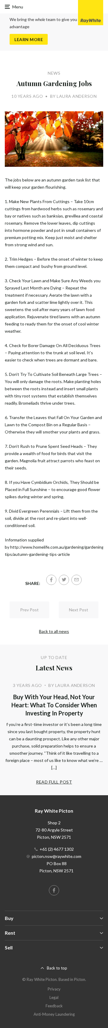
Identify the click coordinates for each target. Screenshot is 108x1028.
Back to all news (54, 631)
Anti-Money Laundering (54, 1014)
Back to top (57, 968)
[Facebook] (51, 580)
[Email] (76, 580)
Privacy (54, 989)
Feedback (54, 1005)
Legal (54, 997)
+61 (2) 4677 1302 (57, 849)
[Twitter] (64, 580)
